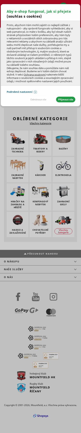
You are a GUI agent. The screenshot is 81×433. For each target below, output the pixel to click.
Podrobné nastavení (19, 92)
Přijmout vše (65, 99)
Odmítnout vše (38, 99)
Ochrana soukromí (35, 74)
